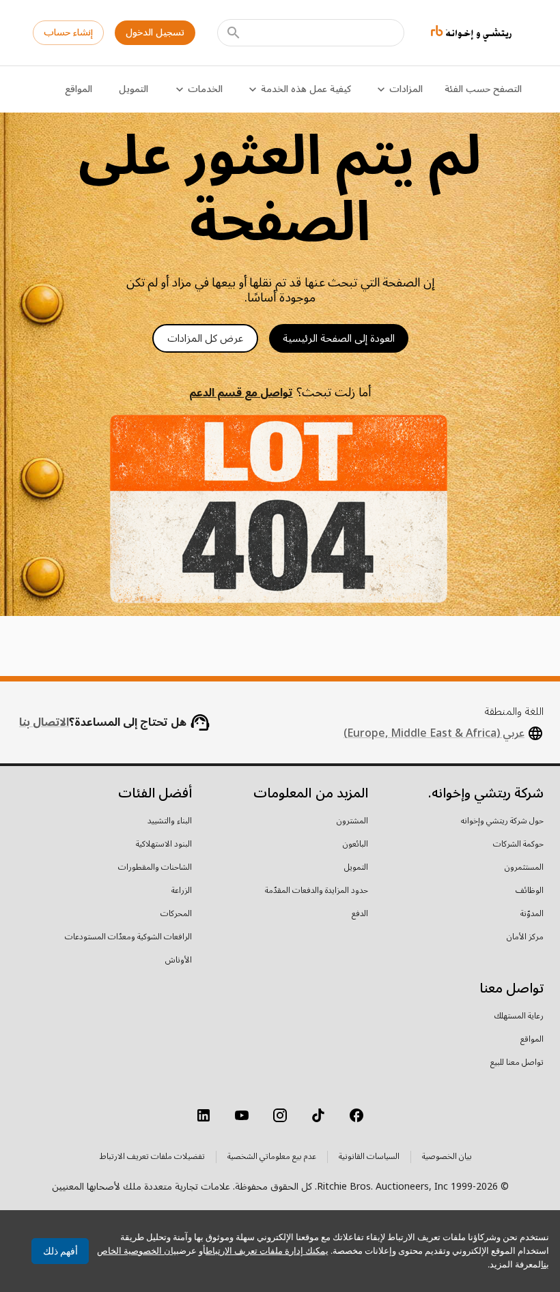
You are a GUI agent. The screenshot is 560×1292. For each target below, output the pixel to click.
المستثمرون (524, 868)
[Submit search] (233, 33)
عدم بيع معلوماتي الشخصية (271, 1157)
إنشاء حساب (68, 32)
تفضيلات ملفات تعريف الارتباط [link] (152, 1157)
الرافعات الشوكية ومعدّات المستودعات (128, 937)
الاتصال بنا (44, 722)
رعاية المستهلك (519, 1016)
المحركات (176, 914)
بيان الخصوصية (447, 1157)
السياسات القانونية (369, 1157)
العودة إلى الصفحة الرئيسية (339, 338)
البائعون (355, 844)
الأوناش (178, 960)
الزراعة (181, 891)
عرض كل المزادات (205, 338)
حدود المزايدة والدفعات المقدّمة (316, 891)
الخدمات (205, 89)
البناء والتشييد (170, 821)
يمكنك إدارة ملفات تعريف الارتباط (267, 1251)
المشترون (352, 821)
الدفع (360, 914)
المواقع (78, 89)
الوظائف (530, 891)
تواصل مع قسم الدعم (240, 393)
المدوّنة (532, 914)
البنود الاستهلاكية (164, 844)
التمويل (133, 89)
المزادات (406, 89)
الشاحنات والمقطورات (155, 868)
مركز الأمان (525, 937)
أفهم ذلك (60, 1251)
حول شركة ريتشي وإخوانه (502, 821)
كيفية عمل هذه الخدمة (306, 89)
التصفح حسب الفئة (483, 89)
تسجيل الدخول (155, 32)
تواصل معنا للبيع (517, 1063)
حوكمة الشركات (518, 844)
